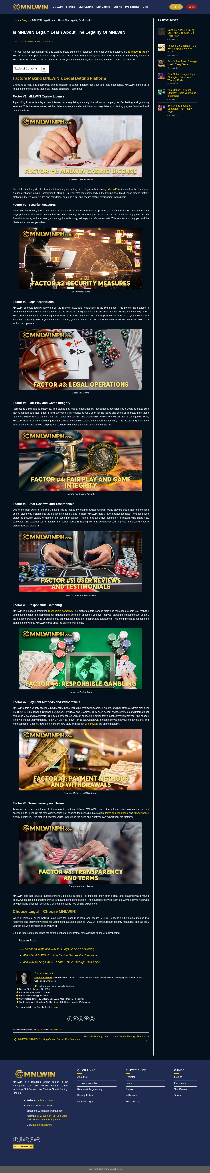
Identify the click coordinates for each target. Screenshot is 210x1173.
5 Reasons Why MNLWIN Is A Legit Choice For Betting (58, 949)
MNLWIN (57, 7)
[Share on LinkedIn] (92, 1018)
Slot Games (103, 7)
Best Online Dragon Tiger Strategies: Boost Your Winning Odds (181, 77)
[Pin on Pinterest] (86, 1018)
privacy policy (141, 813)
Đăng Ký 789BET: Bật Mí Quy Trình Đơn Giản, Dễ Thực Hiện (180, 33)
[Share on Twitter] (75, 1018)
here (56, 1007)
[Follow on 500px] (37, 1139)
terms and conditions (116, 813)
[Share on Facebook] (69, 1018)
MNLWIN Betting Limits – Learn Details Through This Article (61, 962)
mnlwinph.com (45, 1100)
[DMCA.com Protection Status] (23, 1146)
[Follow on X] (26, 1139)
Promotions (132, 7)
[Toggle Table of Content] (42, 69)
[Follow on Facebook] (15, 1139)
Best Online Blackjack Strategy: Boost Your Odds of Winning (181, 93)
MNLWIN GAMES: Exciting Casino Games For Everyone (59, 955)
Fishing (70, 7)
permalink (57, 1029)
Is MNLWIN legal (137, 51)
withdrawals (91, 723)
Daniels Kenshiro (45, 41)
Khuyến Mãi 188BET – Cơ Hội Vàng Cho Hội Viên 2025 (181, 48)
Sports (118, 7)
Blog (145, 7)
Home (16, 20)
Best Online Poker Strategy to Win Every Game (182, 63)
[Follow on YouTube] (32, 1139)
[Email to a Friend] (80, 1018)
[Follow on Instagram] (21, 1139)
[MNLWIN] (30, 7)
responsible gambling (60, 611)
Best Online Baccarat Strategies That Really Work (179, 108)
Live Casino (86, 7)
